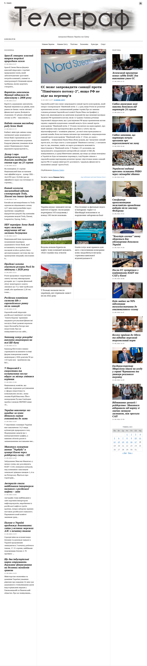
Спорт (103, 44)
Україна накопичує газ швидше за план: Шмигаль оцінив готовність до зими (17, 414)
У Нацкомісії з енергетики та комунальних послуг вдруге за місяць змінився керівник (19, 373)
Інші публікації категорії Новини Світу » (93, 177)
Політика (73, 44)
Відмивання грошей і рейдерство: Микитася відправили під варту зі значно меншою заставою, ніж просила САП (126, 409)
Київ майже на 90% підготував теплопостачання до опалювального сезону (125, 305)
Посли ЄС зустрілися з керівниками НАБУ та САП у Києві (125, 273)
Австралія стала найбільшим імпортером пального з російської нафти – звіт (18, 487)
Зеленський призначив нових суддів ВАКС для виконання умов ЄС (125, 75)
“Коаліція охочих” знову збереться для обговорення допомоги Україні (126, 240)
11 (140, 438)
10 (136, 438)
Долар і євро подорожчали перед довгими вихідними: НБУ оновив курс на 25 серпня (18, 158)
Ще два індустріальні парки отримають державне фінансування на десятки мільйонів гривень (18, 565)
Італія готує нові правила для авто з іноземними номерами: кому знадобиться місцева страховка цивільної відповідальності (90, 253)
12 (115, 442)
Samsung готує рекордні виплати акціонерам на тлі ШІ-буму (18, 340)
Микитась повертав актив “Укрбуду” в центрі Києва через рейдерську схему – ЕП (17, 450)
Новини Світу (62, 44)
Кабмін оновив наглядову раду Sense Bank (19, 124)
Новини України (48, 44)
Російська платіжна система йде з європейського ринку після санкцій (16, 301)
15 (127, 442)
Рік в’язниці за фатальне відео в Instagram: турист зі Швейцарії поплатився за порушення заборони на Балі (90, 211)
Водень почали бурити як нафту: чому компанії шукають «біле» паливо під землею (56, 250)
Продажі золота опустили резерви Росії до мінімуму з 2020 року (19, 267)
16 (131, 442)
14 (123, 442)
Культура (94, 44)
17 (136, 442)
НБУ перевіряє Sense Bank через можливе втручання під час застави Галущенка (19, 228)
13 (119, 442)
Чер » (130, 453)
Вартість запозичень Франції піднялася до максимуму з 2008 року (17, 95)
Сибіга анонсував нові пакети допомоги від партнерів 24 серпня (124, 106)
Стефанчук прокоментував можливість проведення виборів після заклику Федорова (126, 205)
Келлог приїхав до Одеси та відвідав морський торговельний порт (126, 337)
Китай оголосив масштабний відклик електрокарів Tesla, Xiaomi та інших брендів (18, 192)
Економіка (84, 44)
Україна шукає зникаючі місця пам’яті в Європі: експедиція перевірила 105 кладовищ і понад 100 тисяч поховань (56, 211)
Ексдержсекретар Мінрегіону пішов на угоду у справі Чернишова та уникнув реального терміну (127, 371)
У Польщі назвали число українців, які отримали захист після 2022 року (56, 293)
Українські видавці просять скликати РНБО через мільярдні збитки (126, 171)
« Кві (124, 453)
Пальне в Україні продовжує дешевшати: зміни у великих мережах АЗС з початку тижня (19, 526)
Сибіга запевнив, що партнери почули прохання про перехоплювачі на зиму (125, 139)
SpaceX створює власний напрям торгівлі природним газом (18, 58)
